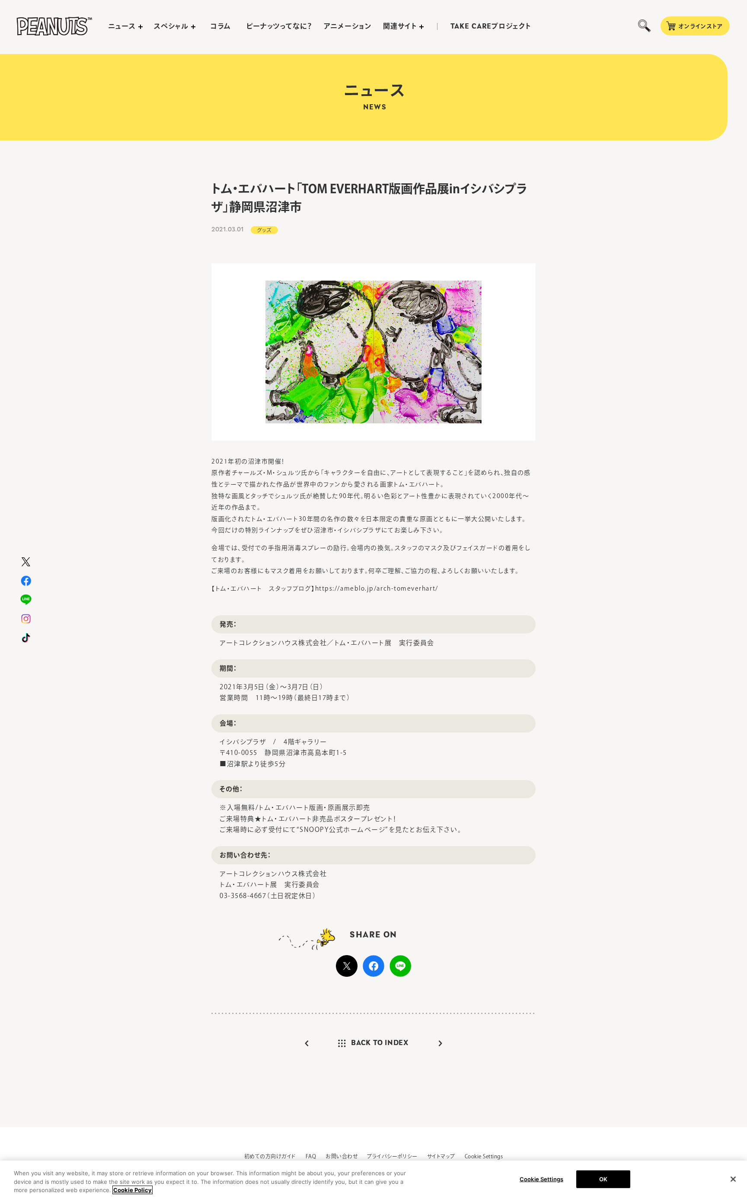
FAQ (311, 1156)
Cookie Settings (484, 1156)
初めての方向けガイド (270, 1156)
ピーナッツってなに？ (279, 25)
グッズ (264, 230)
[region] (373, 1180)
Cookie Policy (132, 1189)
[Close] (733, 1179)
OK (603, 1178)
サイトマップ (441, 1156)
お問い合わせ (342, 1156)
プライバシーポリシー (392, 1156)
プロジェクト (490, 26)
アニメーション (348, 25)
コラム (221, 25)
